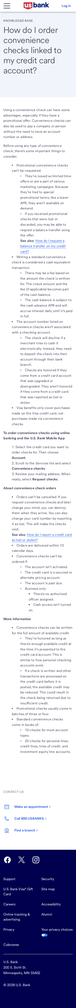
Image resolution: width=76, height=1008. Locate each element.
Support (9, 879)
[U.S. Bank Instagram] (36, 860)
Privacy (8, 930)
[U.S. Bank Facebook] (7, 860)
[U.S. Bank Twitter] (21, 860)
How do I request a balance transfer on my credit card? (43, 246)
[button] (66, 6)
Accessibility (51, 904)
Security (47, 879)
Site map (48, 889)
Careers (9, 904)
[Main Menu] (7, 6)
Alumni (46, 914)
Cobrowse (11, 945)
